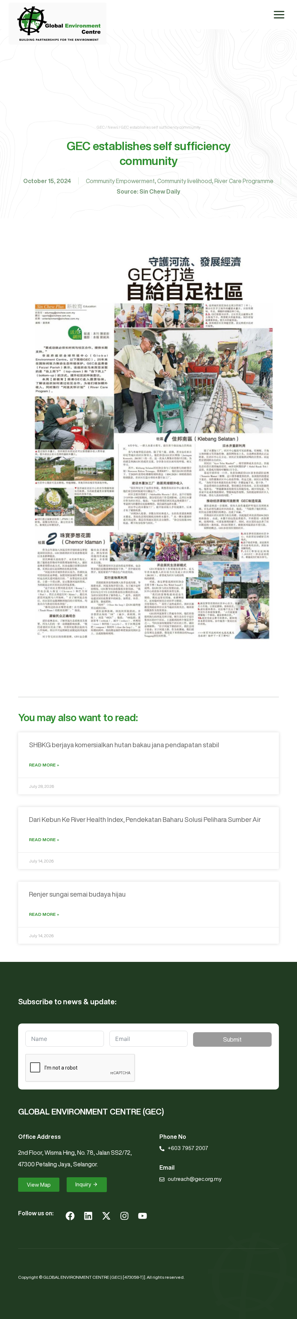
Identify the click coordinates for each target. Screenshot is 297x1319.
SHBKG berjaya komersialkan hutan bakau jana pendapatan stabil (124, 744)
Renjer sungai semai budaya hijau (77, 894)
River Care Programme (243, 181)
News (113, 127)
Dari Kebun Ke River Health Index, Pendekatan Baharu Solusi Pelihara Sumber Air (145, 819)
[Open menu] (278, 14)
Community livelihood (184, 181)
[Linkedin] (88, 1216)
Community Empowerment (120, 181)
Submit (232, 1039)
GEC (101, 127)
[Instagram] (124, 1216)
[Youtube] (142, 1216)
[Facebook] (70, 1216)
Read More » (44, 764)
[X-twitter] (106, 1216)
